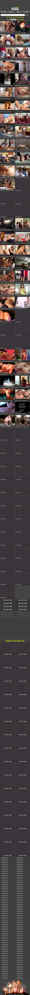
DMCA (16, 994)
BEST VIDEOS (3, 12)
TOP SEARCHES (26, 12)
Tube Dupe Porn (7, 600)
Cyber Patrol (23, 991)
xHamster (4, 31)
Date (18, 19)
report (13, 31)
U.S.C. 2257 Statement (20, 994)
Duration (22, 19)
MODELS (18, 12)
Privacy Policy (12, 994)
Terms (8, 994)
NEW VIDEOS (11, 12)
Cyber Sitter (10, 992)
